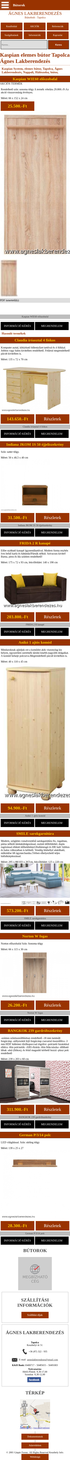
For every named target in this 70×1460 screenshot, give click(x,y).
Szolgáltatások (11, 35)
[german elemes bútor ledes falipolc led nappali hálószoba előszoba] (35, 1218)
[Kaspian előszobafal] (35, 258)
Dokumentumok (35, 1436)
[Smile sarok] (35, 903)
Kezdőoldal (11, 26)
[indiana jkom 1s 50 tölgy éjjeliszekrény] (35, 510)
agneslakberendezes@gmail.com (42, 1359)
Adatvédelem (35, 1445)
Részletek (52, 418)
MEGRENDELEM (51, 326)
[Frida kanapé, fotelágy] (35, 609)
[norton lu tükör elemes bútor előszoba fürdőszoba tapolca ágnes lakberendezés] (35, 997)
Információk (35, 35)
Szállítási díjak (35, 1315)
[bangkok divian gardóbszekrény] (35, 1102)
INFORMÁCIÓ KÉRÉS (17, 326)
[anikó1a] (35, 800)
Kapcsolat (57, 35)
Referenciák (57, 26)
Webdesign (35, 1457)
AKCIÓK (34, 26)
